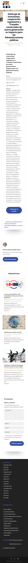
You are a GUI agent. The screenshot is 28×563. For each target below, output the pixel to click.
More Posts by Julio (10, 259)
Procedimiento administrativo (11, 530)
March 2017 (7, 479)
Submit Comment (16, 443)
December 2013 (8, 488)
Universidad (7, 535)
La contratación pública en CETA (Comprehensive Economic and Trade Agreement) (13, 296)
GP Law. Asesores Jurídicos (16, 540)
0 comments (18, 44)
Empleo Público (7, 523)
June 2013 (6, 490)
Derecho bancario (8, 518)
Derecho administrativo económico (12, 516)
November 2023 (8, 465)
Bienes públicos (7, 509)
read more (6, 310)
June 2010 (6, 495)
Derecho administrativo (10, 514)
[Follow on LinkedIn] (9, 7)
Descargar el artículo (14, 210)
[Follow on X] (7, 7)
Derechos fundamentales (10, 370)
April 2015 (6, 483)
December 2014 (8, 486)
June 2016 (6, 481)
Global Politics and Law (15, 544)
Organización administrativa (11, 528)
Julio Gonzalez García (11, 43)
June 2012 (6, 493)
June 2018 (6, 476)
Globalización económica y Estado (12, 332)
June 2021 (6, 467)
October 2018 (7, 474)
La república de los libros (9, 548)
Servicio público (7, 532)
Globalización (10, 44)
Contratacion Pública (16, 301)
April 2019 (6, 469)
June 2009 (6, 497)
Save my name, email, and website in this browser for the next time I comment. (13, 437)
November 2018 (8, 472)
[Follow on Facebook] (4, 7)
